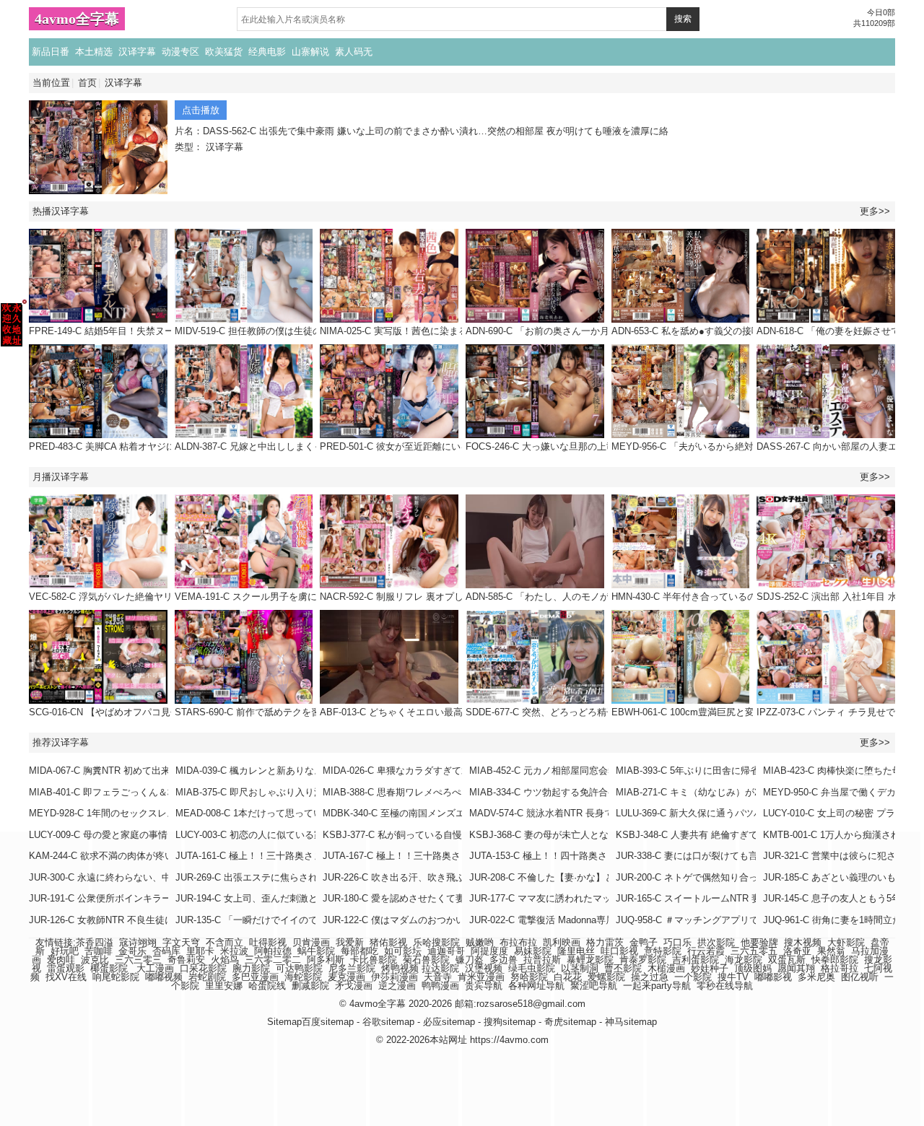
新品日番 (50, 51)
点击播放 (200, 110)
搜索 (683, 19)
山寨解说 (310, 51)
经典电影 (267, 51)
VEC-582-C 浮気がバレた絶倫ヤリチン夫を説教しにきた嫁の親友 (166, 596)
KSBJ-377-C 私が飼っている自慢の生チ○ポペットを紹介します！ (461, 834)
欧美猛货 (224, 51)
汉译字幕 (137, 51)
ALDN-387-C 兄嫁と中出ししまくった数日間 (268, 446)
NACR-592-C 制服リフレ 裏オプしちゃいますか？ (424, 596)
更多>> (875, 211)
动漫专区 (180, 51)
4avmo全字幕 (77, 19)
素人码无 (353, 51)
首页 (87, 82)
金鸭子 (643, 942)
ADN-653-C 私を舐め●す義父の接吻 (686, 331)
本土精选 (94, 51)
